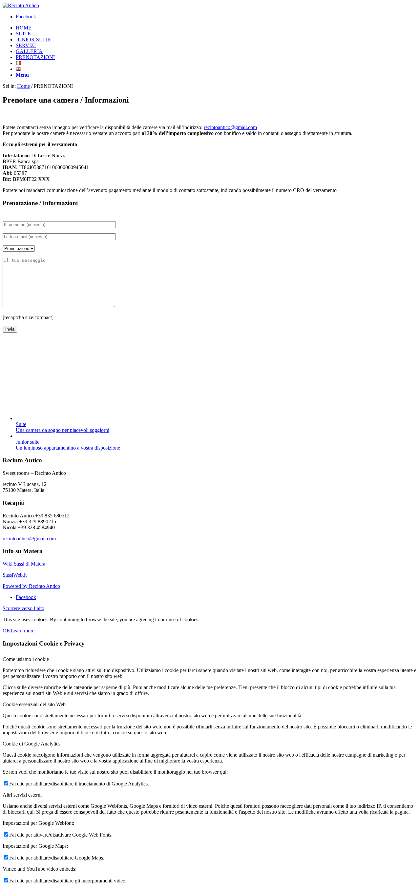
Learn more (22, 630)
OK (6, 630)
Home (23, 86)
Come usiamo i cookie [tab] (26, 659)
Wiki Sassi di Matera (24, 564)
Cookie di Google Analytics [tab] (31, 743)
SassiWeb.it (15, 575)
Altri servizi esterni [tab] (22, 795)
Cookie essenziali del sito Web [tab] (34, 704)
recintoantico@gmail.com (230, 127)
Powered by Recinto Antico (31, 586)
